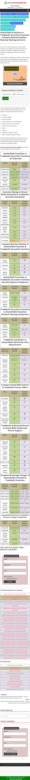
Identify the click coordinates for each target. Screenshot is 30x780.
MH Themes (24, 764)
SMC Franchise (5, 23)
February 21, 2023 (6, 43)
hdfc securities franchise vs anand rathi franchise (15, 623)
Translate (19, 7)
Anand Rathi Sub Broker (15, 681)
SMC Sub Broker (15, 668)
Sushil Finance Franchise (8, 26)
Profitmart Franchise (16, 23)
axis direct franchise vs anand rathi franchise (15, 618)
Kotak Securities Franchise (8, 20)
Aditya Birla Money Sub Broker (15, 689)
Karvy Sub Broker (15, 686)
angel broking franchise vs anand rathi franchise (15, 615)
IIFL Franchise (21, 20)
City (5, 571)
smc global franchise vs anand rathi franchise (15, 653)
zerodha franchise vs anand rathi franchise (15, 658)
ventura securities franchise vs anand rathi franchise (15, 655)
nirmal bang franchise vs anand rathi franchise (15, 639)
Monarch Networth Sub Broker (15, 673)
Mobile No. (7, 565)
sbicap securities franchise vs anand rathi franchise (15, 647)
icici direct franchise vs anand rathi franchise (15, 626)
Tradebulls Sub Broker (14, 149)
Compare (5, 98)
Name (6, 559)
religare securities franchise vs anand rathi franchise (15, 644)
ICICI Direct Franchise (22, 17)
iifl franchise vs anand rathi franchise (15, 629)
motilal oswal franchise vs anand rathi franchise (15, 637)
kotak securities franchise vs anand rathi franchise (15, 634)
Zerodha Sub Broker (15, 678)
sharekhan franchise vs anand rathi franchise (15, 650)
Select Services (8, 577)
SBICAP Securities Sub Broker (15, 684)
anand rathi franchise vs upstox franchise (15, 613)
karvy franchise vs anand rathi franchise (15, 631)
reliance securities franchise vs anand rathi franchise (15, 642)
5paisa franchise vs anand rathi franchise (15, 594)
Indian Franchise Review (18, 43)
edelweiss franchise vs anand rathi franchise (15, 621)
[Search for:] (15, 716)
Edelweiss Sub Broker (15, 670)
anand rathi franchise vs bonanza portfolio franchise (15, 601)
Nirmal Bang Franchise (7, 29)
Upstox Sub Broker (15, 676)
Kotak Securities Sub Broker (15, 665)
